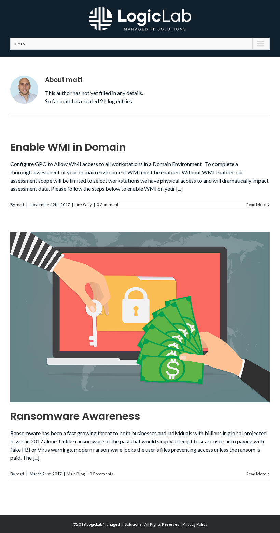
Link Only (83, 204)
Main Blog (76, 473)
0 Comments (109, 204)
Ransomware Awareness (75, 416)
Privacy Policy (194, 524)
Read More (256, 204)
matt (20, 204)
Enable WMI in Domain (68, 147)
